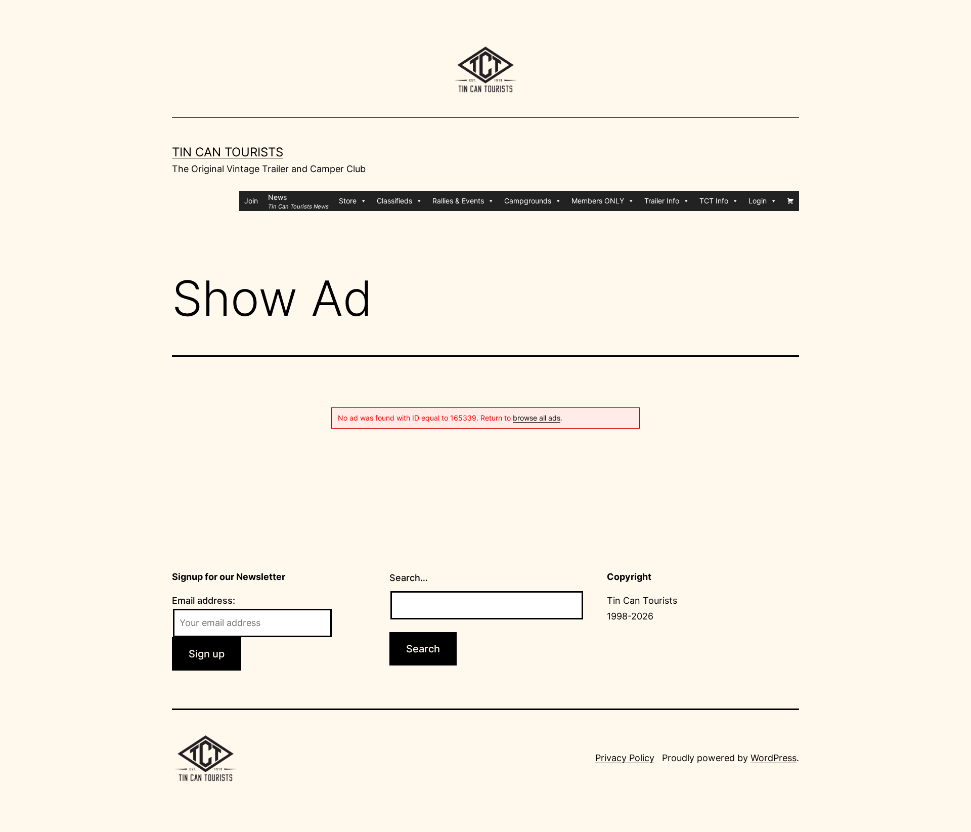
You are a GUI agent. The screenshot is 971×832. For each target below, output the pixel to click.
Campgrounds (527, 200)
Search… (408, 577)
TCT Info (713, 200)
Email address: (203, 600)
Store (348, 200)
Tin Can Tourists (227, 152)
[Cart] (790, 201)
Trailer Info (661, 200)
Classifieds (394, 200)
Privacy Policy (624, 758)
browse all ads (536, 417)
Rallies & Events (458, 200)
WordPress (774, 758)
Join (251, 200)
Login (757, 200)
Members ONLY (597, 200)
